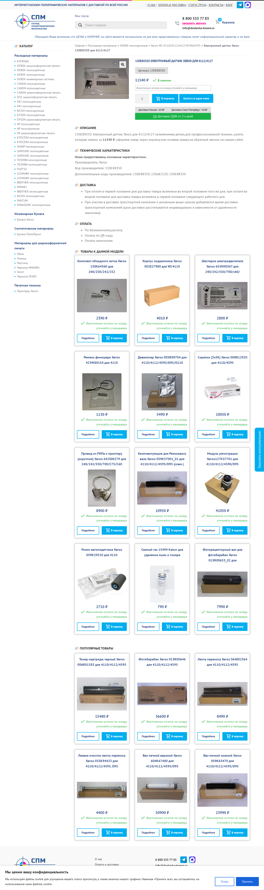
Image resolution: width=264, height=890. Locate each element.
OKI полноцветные (29, 101)
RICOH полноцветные (30, 196)
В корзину (167, 98)
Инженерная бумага (29, 214)
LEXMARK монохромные (32, 173)
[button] (122, 64)
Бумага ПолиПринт (29, 234)
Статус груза (197, 5)
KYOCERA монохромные (32, 142)
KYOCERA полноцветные (32, 137)
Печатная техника (27, 285)
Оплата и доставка (172, 5)
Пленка (21, 258)
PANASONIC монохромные (33, 205)
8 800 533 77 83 (195, 18)
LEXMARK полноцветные (33, 178)
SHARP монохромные (30, 146)
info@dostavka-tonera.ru (198, 28)
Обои (20, 254)
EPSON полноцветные (31, 115)
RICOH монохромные (30, 111)
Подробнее (88, 338)
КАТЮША (23, 61)
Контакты (216, 5)
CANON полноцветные (31, 88)
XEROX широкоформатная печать (38, 66)
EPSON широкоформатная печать (38, 119)
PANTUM (22, 200)
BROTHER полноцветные (32, 191)
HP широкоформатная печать (36, 133)
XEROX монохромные (31, 74)
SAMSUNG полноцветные (33, 151)
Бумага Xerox (25, 219)
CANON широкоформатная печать (39, 92)
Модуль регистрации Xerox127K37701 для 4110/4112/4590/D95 (222, 458)
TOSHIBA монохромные (32, 160)
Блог (229, 5)
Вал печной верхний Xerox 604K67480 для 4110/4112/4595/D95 (162, 760)
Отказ (224, 881)
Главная (80, 45)
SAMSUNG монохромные (32, 155)
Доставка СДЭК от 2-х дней (175, 116)
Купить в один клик (196, 98)
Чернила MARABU (28, 267)
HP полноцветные (28, 124)
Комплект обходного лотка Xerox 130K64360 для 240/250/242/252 (101, 266)
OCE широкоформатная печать (37, 97)
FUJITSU (22, 169)
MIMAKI (22, 187)
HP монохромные (28, 128)
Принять (247, 881)
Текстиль (22, 263)
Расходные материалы (31, 55)
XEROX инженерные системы (35, 79)
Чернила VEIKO (27, 276)
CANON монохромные (31, 84)
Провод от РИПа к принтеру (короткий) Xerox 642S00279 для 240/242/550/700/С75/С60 (102, 458)
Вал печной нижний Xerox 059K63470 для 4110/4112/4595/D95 (222, 760)
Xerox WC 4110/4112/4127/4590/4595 (176, 45)
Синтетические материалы (33, 228)
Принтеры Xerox (27, 291)
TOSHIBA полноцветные (32, 164)
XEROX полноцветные (31, 70)
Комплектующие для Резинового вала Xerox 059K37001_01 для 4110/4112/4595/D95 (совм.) (162, 458)
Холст (20, 272)
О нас (152, 5)
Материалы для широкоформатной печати (40, 245)
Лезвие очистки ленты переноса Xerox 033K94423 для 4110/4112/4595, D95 (101, 760)
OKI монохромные (29, 106)
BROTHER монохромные (32, 182)
